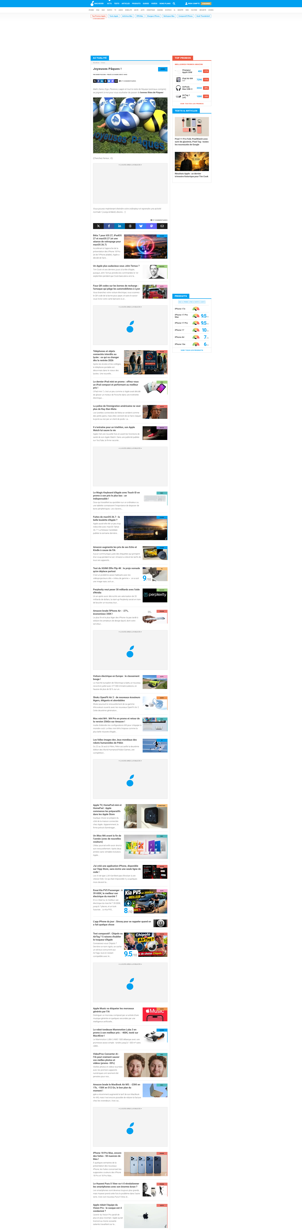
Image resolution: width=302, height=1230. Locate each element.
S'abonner (206, 3)
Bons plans (165, 3)
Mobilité (128, 10)
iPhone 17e (180, 309)
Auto (142, 10)
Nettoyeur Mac (169, 16)
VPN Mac (139, 16)
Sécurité (202, 10)
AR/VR (136, 10)
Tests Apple (113, 16)
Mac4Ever (96, 63)
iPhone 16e (180, 344)
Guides (146, 3)
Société (180, 10)
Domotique (151, 10)
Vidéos (154, 3)
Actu (109, 3)
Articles (126, 3)
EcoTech (168, 10)
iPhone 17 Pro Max (181, 316)
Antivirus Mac (127, 16)
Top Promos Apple (99, 16)
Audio (121, 10)
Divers (210, 10)
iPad (97, 10)
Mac (103, 10)
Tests (116, 3)
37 (128, 81)
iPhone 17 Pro (181, 323)
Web (187, 10)
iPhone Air (179, 337)
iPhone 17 (179, 330)
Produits (136, 3)
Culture (194, 10)
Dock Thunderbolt (203, 16)
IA (174, 10)
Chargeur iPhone (153, 16)
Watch (109, 10)
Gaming (160, 10)
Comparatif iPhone (185, 16)
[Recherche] (174, 3)
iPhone (91, 10)
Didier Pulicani (101, 74)
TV (115, 10)
